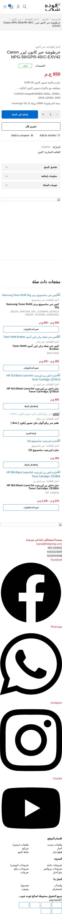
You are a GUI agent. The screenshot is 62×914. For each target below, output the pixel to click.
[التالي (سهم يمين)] (46, 911)
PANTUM (25, 311)
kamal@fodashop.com (49, 543)
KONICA (54, 311)
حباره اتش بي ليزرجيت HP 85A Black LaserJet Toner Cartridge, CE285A (33, 487)
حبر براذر (40, 341)
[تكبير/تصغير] (57, 905)
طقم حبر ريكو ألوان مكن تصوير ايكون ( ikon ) (35, 422)
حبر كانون (16, 19)
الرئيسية (56, 19)
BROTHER (53, 353)
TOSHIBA (40, 314)
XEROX (29, 314)
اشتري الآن (31, 126)
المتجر (45, 19)
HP (47, 492)
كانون (40, 152)
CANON (45, 147)
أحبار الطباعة (31, 19)
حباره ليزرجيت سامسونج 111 (43, 450)
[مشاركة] (35, 905)
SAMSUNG (53, 314)
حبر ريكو (41, 418)
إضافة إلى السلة (20, 114)
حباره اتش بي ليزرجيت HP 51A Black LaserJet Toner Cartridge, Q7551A (33, 390)
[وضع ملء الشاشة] (46, 905)
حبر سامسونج (38, 300)
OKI (33, 311)
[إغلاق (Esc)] (24, 905)
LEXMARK (42, 311)
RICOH (15, 311)
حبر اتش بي (39, 384)
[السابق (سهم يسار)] (57, 911)
